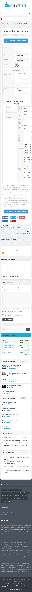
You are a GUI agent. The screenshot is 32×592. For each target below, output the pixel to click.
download (15, 493)
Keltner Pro (6, 350)
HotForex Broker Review (9, 402)
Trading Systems (6, 585)
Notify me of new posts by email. (13, 315)
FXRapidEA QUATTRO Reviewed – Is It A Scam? (15, 443)
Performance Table (11, 584)
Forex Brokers (7, 35)
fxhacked (23, 495)
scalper (25, 498)
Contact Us (5, 586)
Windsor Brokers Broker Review (10, 227)
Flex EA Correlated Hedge (9, 342)
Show (21, 53)
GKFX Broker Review (8, 264)
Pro (6, 114)
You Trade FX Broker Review (10, 276)
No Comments (14, 35)
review (19, 498)
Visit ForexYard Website (17, 41)
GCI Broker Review (7, 427)
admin (9, 34)
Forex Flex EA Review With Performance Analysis (14, 366)
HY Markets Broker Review (23, 233)
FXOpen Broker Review (8, 408)
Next (28, 231)
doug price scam (6, 493)
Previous (5, 225)
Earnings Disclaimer (6, 512)
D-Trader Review (12, 379)
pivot (7, 498)
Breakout (4, 490)
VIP (6, 111)
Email (28, 35)
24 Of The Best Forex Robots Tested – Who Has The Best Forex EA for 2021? (16, 588)
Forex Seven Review (8, 391)
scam (3, 501)
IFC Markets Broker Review (10, 268)
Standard (8, 107)
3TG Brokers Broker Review (10, 421)
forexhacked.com (6, 495)
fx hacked (16, 495)
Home (3, 584)
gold (3, 498)
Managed (8, 117)
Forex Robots (21, 584)
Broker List (15, 585)
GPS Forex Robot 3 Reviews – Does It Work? (15, 438)
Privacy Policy (4, 514)
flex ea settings (24, 493)
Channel (11, 490)
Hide (17, 53)
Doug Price (18, 490)
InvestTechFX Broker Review (10, 272)
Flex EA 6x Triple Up (8, 345)
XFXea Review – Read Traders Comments (14, 448)
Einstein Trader (7, 352)
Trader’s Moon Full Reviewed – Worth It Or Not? (16, 445)
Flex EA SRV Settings (8, 347)
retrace (13, 498)
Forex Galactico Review (14, 385)
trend (8, 501)
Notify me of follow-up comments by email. (16, 311)
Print (23, 35)
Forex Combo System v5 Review (16, 373)
